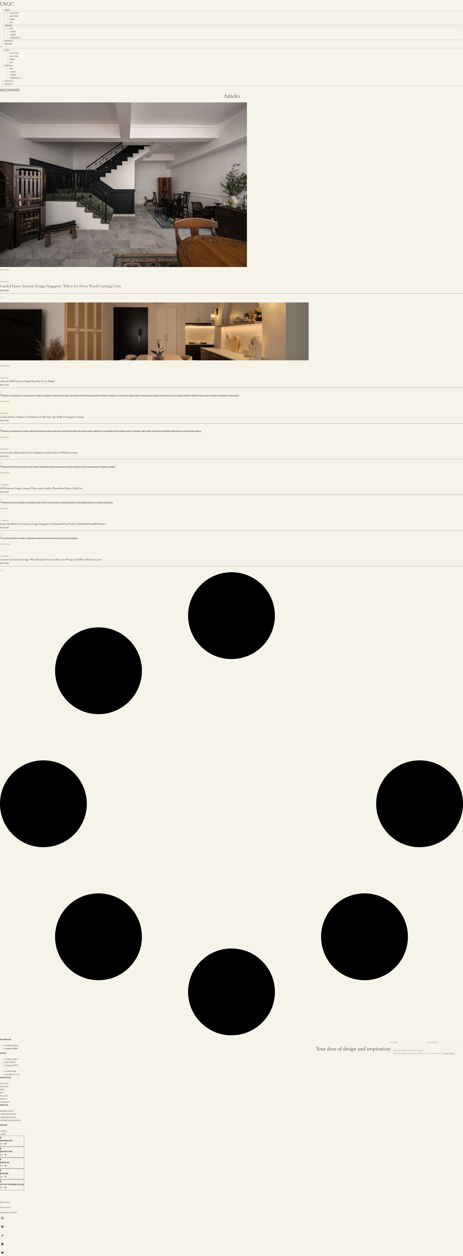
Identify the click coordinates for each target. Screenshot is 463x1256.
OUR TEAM (14, 16)
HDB (11, 28)
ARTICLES (8, 44)
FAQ (11, 22)
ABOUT (7, 10)
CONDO (13, 32)
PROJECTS (9, 41)
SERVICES (8, 25)
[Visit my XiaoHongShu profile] (2, 1246)
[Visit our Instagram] (2, 1220)
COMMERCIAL (15, 38)
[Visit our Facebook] (2, 1228)
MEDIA (12, 19)
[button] (231, 47)
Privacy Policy (449, 1053)
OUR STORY (14, 13)
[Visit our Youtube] (2, 1254)
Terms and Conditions (8, 1213)
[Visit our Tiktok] (2, 1237)
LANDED (13, 35)
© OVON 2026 (5, 1202)
